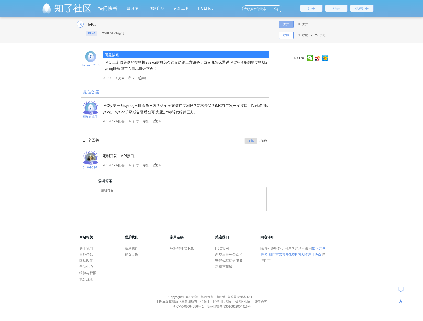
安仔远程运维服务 (229, 261)
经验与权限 (87, 273)
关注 (286, 24)
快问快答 (108, 8)
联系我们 (131, 248)
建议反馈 (131, 254)
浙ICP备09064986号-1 (188, 306)
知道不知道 (90, 167)
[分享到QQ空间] (325, 58)
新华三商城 (223, 267)
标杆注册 (362, 9)
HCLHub (205, 8)
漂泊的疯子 (90, 117)
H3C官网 (222, 248)
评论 (131, 121)
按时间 (250, 141)
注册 (311, 9)
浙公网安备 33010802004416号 (229, 306)
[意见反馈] (401, 289)
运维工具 (181, 8)
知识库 (132, 8)
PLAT (91, 33)
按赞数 (262, 141)
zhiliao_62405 (90, 65)
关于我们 (86, 248)
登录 (336, 9)
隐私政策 (86, 261)
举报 (131, 78)
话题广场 (157, 8)
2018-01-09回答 (114, 121)
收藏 (286, 35)
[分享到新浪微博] (318, 58)
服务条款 (86, 254)
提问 (114, 78)
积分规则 (86, 279)
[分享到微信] (310, 58)
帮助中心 (86, 267)
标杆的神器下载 (182, 248)
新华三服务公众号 (229, 254)
